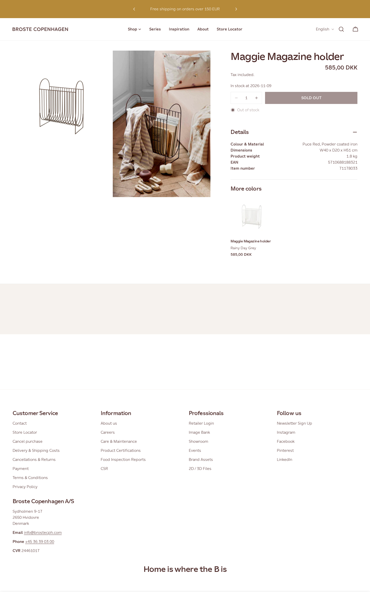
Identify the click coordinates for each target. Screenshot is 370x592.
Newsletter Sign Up (294, 423)
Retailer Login (201, 423)
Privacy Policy (25, 487)
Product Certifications (121, 450)
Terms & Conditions (30, 477)
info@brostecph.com (43, 532)
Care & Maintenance (119, 441)
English (322, 29)
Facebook (285, 441)
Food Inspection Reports (123, 459)
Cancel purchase (28, 441)
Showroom (198, 441)
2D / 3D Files (200, 468)
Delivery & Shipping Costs (36, 450)
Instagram (286, 432)
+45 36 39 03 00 (39, 541)
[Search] (341, 29)
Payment (21, 468)
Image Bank (199, 432)
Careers (108, 432)
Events (195, 450)
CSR (104, 468)
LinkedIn (284, 459)
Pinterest (285, 450)
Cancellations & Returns (34, 459)
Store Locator (25, 432)
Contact (20, 423)
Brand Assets (201, 459)
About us (109, 423)
